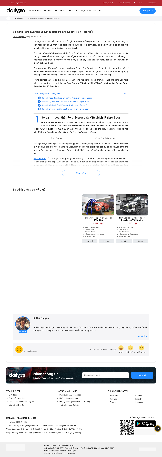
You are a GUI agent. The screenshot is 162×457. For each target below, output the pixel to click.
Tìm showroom (124, 3)
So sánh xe (138, 3)
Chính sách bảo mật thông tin (21, 401)
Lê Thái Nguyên (19, 37)
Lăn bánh (90, 241)
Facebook (114, 395)
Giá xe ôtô (59, 11)
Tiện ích (85, 11)
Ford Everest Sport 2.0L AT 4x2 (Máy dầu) (98, 219)
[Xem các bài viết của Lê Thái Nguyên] (22, 324)
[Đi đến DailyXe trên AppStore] (145, 432)
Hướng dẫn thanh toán (68, 398)
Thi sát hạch (151, 3)
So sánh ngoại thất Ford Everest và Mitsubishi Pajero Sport (67, 98)
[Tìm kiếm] (125, 10)
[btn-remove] (112, 196)
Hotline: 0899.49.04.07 (18, 422)
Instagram (139, 402)
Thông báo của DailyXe (69, 405)
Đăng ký (142, 375)
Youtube (113, 399)
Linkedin (138, 399)
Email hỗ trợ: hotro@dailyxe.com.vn (23, 425)
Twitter (113, 402)
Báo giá (106, 241)
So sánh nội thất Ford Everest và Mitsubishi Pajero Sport (66, 101)
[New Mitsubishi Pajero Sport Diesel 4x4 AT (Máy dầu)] (132, 204)
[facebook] (34, 322)
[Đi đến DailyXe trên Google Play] (145, 423)
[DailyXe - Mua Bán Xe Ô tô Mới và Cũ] (15, 11)
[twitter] (37, 322)
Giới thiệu (13, 395)
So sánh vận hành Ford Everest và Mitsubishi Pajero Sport (66, 105)
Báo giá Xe (148, 10)
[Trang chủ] (8, 18)
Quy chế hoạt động (17, 398)
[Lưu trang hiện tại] (130, 10)
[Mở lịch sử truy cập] (135, 10)
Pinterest (139, 395)
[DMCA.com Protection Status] (147, 449)
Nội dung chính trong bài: (47, 93)
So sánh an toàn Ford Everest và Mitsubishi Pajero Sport (65, 109)
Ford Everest (40, 158)
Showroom (34, 11)
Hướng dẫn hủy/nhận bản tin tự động (74, 401)
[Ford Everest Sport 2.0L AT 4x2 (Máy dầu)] (98, 204)
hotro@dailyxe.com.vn (17, 3)
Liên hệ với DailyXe (16, 405)
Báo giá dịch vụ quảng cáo (70, 395)
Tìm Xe (47, 11)
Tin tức (96, 11)
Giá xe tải (72, 11)
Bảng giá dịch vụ (109, 3)
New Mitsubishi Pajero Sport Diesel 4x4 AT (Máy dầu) (132, 219)
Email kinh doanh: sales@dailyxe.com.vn (59, 425)
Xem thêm (142, 336)
